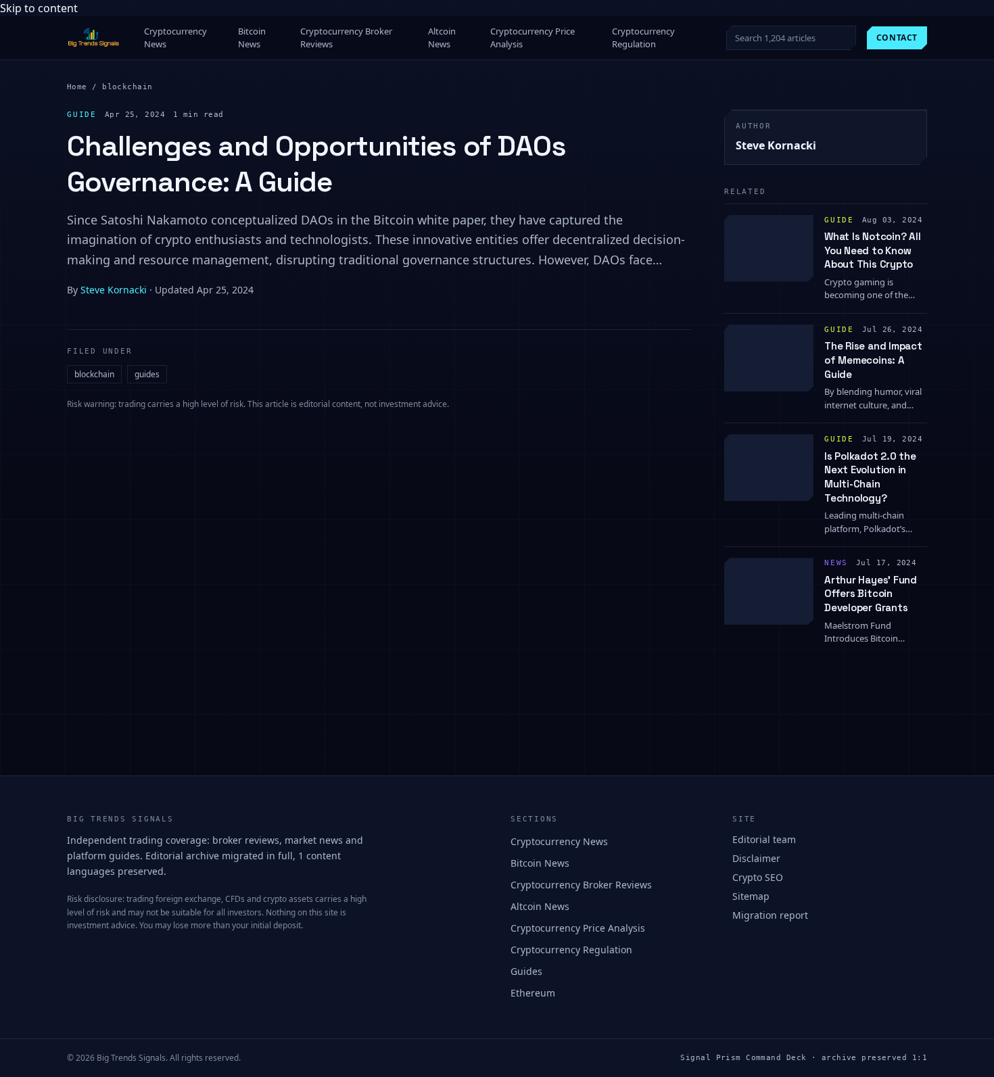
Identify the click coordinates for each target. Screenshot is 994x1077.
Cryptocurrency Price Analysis (532, 38)
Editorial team (764, 839)
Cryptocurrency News (175, 38)
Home (77, 86)
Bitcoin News (252, 38)
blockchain (127, 86)
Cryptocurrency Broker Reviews (346, 38)
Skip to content (39, 8)
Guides (526, 971)
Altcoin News (442, 38)
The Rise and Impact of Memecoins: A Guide (873, 359)
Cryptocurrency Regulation (643, 38)
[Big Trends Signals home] (94, 38)
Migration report (770, 915)
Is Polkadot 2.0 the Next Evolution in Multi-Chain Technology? (870, 477)
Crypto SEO (757, 877)
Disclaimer (756, 858)
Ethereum (533, 992)
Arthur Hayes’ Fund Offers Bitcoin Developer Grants (870, 593)
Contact (897, 37)
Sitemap (751, 896)
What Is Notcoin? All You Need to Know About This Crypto (872, 250)
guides (147, 374)
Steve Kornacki (113, 289)
